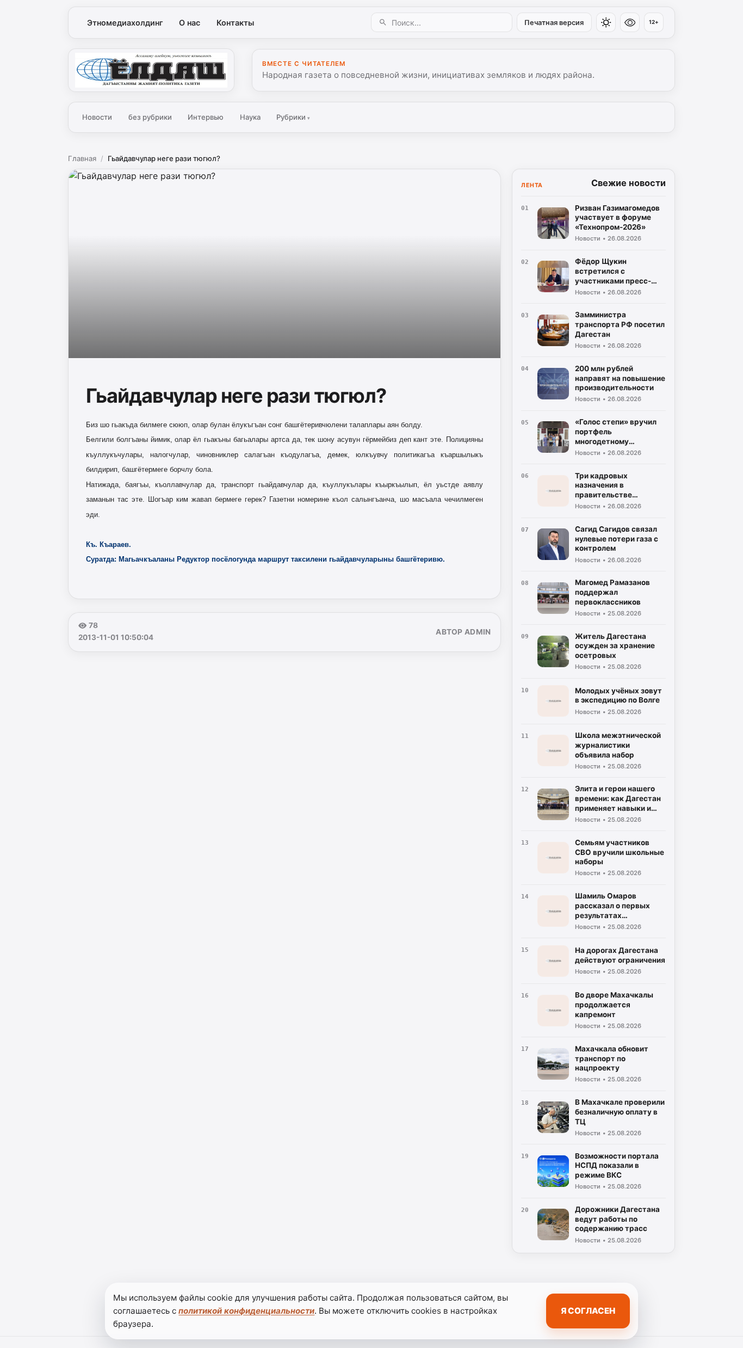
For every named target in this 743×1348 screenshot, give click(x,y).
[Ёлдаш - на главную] (151, 70)
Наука (250, 117)
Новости (97, 117)
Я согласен (588, 1311)
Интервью (206, 117)
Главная (82, 158)
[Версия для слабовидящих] (630, 22)
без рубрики (150, 117)
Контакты (235, 22)
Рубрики (293, 117)
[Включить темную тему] (606, 22)
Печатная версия (554, 23)
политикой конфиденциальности (246, 1311)
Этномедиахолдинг (125, 22)
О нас (189, 22)
